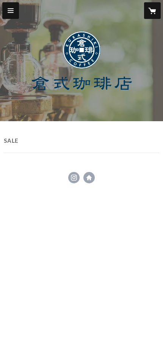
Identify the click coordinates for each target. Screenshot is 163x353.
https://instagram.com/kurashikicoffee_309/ (74, 177)
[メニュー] (10, 10)
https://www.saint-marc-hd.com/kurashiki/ (89, 177)
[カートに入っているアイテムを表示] (152, 10)
